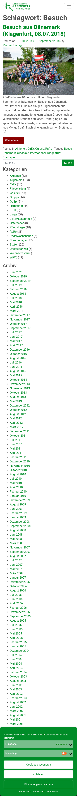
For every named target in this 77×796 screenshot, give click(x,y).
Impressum (52, 791)
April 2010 (16, 487)
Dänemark (9, 153)
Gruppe (14, 197)
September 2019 (20, 280)
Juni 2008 (16, 534)
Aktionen (20, 148)
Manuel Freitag (12, 45)
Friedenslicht (18, 188)
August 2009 (18, 504)
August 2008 (18, 530)
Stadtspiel (9, 157)
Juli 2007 (16, 560)
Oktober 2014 (18, 379)
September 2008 (20, 526)
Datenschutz (25, 791)
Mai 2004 (16, 663)
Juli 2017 (16, 332)
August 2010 (18, 474)
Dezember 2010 (20, 461)
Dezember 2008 (20, 521)
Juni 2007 (16, 564)
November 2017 (20, 319)
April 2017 (16, 345)
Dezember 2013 (20, 384)
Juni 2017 (16, 336)
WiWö (13, 257)
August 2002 (18, 702)
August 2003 (18, 681)
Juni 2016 (16, 367)
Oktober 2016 (18, 354)
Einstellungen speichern (38, 784)
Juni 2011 (16, 444)
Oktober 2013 (18, 392)
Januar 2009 (18, 517)
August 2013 (18, 397)
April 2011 (16, 453)
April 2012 (16, 422)
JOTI (13, 210)
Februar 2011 (18, 457)
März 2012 (16, 427)
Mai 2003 (16, 689)
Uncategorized (19, 249)
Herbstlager (17, 206)
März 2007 (16, 573)
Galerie (39, 148)
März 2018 (16, 311)
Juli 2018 (16, 298)
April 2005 (16, 638)
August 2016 (18, 358)
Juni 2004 (16, 659)
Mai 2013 (16, 401)
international (38, 153)
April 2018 (16, 306)
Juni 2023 (16, 272)
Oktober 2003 (18, 676)
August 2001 (18, 715)
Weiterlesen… (13, 140)
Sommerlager (18, 240)
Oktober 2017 (18, 323)
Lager (13, 214)
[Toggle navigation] (69, 6)
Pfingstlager (17, 227)
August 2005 (18, 620)
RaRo (48, 148)
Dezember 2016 (20, 349)
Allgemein (16, 180)
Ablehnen (38, 774)
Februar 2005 (18, 642)
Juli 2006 (16, 595)
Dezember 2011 (20, 431)
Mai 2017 (16, 341)
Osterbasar (17, 223)
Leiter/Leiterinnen (21, 218)
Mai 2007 (16, 569)
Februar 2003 (18, 698)
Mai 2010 (16, 483)
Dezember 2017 (20, 315)
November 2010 (20, 465)
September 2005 (20, 616)
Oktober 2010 (18, 470)
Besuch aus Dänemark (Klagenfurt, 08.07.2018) (34, 30)
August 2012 (18, 414)
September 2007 (20, 551)
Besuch (68, 148)
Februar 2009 (18, 513)
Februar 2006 (18, 607)
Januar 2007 (18, 577)
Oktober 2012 (18, 410)
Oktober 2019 (18, 276)
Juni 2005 (16, 629)
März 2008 (16, 543)
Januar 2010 (18, 496)
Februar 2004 (18, 672)
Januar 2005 (18, 646)
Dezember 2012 (20, 405)
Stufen (14, 244)
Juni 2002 (16, 706)
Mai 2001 (16, 719)
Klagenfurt (54, 153)
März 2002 (16, 711)
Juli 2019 (16, 285)
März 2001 (16, 724)
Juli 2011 (16, 440)
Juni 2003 (16, 685)
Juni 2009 (16, 508)
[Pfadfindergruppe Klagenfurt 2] (16, 6)
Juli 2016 (16, 362)
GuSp (13, 201)
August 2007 (18, 556)
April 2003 (16, 693)
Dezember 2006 (20, 582)
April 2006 (16, 603)
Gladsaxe (23, 153)
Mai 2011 (16, 448)
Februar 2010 (18, 491)
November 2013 (20, 388)
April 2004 (16, 668)
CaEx (31, 148)
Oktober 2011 (18, 435)
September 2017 (20, 328)
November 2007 (20, 547)
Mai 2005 (16, 633)
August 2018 (18, 293)
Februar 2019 (18, 289)
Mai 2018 (16, 302)
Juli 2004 (16, 655)
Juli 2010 (16, 478)
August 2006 (18, 590)
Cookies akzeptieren (38, 764)
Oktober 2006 (18, 586)
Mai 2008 (16, 539)
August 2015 (18, 371)
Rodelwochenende (21, 236)
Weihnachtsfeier (20, 253)
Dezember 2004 (20, 650)
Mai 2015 (16, 375)
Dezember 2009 (20, 500)
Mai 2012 (16, 418)
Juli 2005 (16, 625)
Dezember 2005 (20, 612)
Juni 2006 (16, 599)
